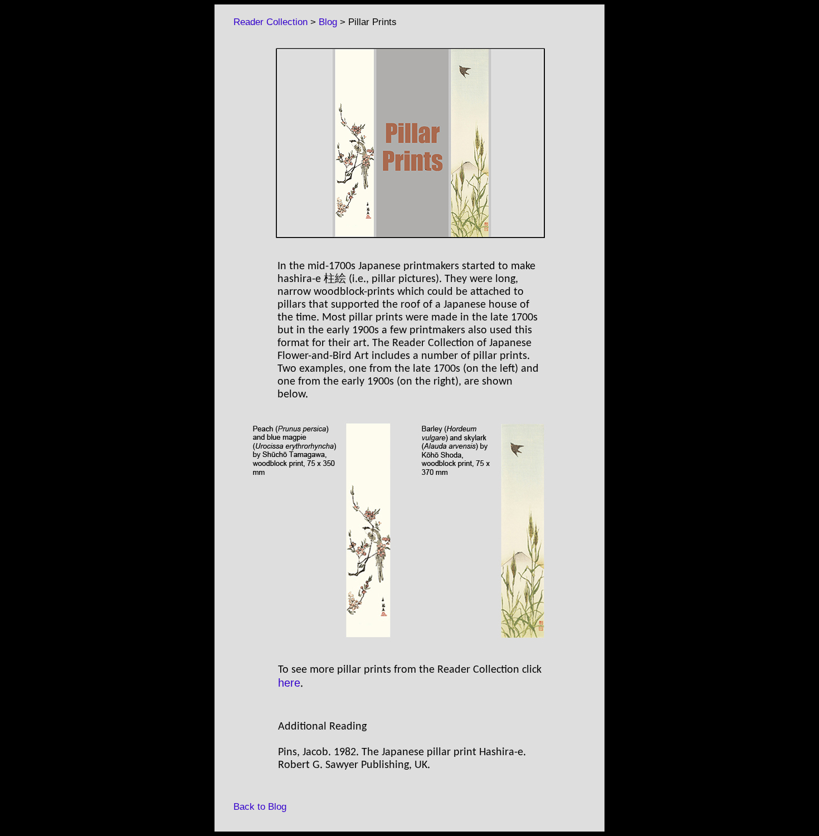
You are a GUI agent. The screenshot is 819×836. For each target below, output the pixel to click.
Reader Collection (265, 22)
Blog (328, 22)
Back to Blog (254, 806)
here (289, 683)
